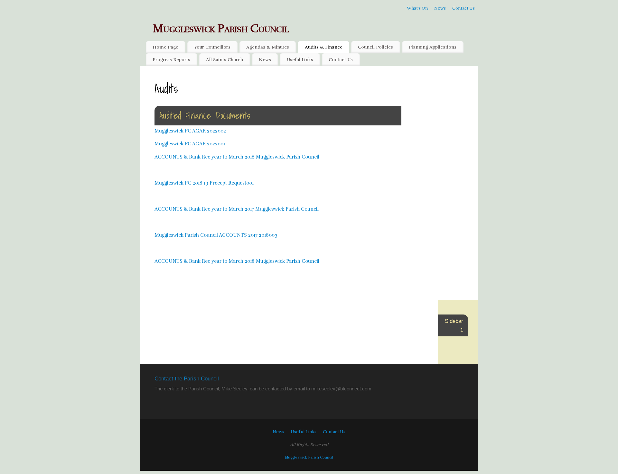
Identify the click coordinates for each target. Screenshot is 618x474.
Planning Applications (432, 47)
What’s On (417, 8)
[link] (341, 388)
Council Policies (375, 47)
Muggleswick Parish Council (220, 28)
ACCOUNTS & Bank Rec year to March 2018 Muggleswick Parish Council (236, 157)
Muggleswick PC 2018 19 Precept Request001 (204, 183)
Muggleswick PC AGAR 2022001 (189, 144)
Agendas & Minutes (267, 47)
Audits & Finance (323, 47)
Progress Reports (171, 59)
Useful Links (300, 59)
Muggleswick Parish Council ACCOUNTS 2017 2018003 (215, 235)
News (440, 8)
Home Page (165, 47)
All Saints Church (224, 59)
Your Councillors (212, 47)
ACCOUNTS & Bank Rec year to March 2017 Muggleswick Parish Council (236, 209)
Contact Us (463, 8)
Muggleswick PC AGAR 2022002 (190, 131)
